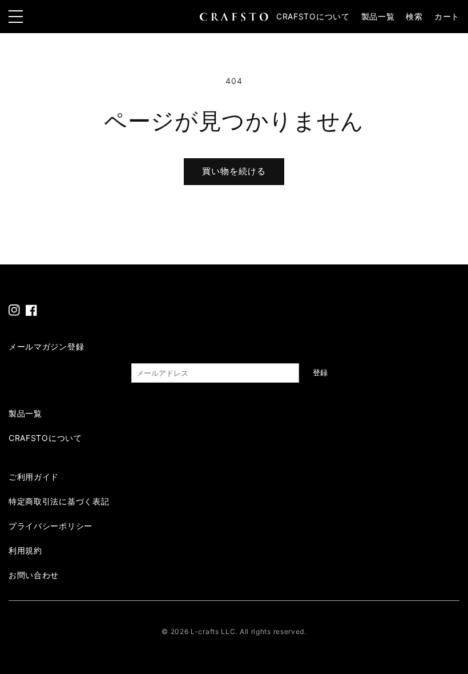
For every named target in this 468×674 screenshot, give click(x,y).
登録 (320, 372)
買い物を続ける (234, 171)
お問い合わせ (34, 575)
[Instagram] (14, 310)
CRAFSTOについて (313, 16)
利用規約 (25, 550)
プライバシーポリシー (50, 526)
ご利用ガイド (34, 477)
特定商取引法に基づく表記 (59, 501)
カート (446, 16)
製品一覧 (378, 16)
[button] (414, 17)
